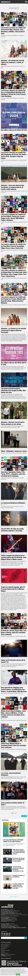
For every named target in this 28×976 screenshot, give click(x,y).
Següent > (24, 816)
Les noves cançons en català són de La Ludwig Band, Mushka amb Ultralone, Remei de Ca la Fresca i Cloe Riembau (13, 93)
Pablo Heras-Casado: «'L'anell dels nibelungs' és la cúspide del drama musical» (18, 851)
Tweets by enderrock (14, 896)
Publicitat (2, 949)
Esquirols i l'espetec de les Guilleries (18, 876)
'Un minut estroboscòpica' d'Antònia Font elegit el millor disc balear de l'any (13, 390)
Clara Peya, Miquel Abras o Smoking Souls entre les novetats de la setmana (13, 745)
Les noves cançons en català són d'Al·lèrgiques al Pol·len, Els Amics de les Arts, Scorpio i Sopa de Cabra (14, 155)
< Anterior (4, 816)
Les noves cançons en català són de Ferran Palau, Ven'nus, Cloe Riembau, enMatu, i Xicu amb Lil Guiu (13, 30)
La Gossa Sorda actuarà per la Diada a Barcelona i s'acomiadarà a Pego (18, 869)
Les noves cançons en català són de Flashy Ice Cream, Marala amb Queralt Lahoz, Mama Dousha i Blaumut (13, 300)
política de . (12, 974)
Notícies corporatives (5, 945)
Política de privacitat (5, 953)
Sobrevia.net (8, 955)
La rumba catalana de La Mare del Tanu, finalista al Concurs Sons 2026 (18, 886)
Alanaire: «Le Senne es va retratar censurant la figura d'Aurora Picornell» (13, 330)
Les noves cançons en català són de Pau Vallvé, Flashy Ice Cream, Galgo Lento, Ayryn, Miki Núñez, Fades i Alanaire (13, 217)
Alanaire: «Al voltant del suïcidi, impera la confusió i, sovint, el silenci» (12, 62)
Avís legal (3, 951)
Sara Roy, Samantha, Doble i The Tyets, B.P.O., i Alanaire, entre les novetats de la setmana (13, 474)
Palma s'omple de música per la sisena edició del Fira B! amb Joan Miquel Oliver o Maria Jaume (13, 557)
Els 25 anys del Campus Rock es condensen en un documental (18, 860)
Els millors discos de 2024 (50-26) (14, 130)
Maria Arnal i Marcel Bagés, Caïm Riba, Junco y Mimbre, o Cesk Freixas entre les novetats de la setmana (13, 714)
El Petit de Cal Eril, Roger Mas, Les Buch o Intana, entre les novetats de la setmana (14, 632)
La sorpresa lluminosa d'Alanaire (13, 503)
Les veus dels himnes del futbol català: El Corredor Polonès (13, 840)
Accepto (18, 974)
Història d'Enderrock (5, 946)
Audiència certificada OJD (6, 944)
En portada (5, 820)
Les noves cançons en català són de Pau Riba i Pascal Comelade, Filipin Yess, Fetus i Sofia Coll (13, 246)
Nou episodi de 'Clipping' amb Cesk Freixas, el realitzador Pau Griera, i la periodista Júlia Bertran (13, 689)
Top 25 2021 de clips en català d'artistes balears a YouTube (12, 530)
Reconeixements (4, 947)
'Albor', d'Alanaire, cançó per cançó (14, 451)
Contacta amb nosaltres (5, 950)
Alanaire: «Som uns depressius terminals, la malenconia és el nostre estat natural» (12, 187)
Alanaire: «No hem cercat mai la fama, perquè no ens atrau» (12, 423)
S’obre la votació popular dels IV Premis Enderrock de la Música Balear (13, 589)
